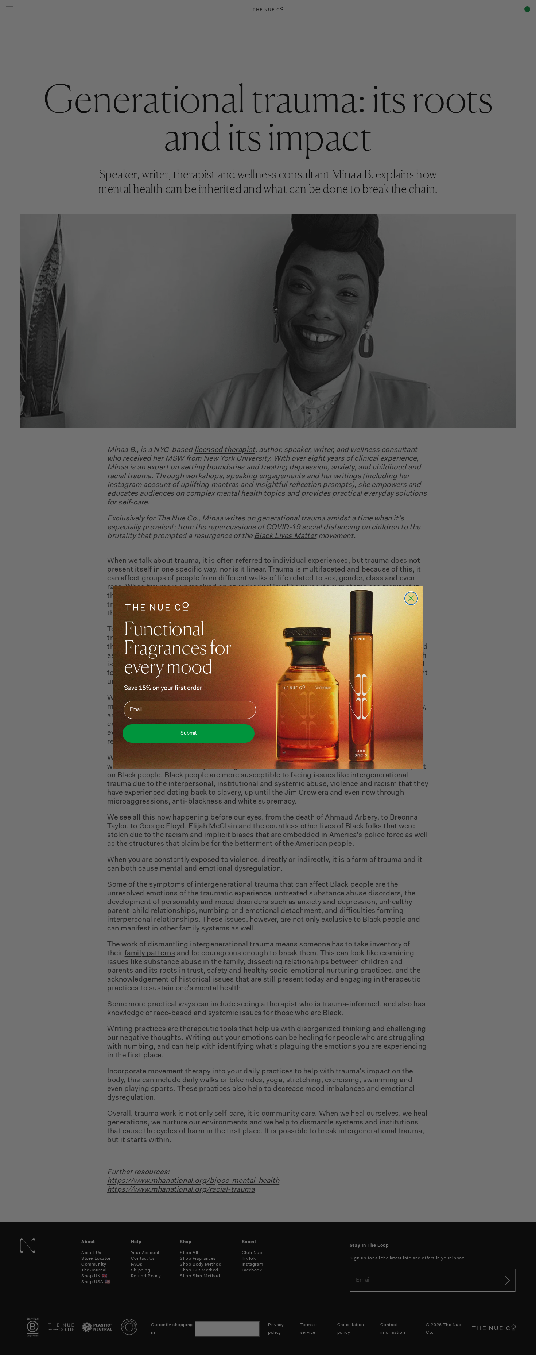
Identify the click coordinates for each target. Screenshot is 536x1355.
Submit (188, 733)
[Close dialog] (411, 598)
